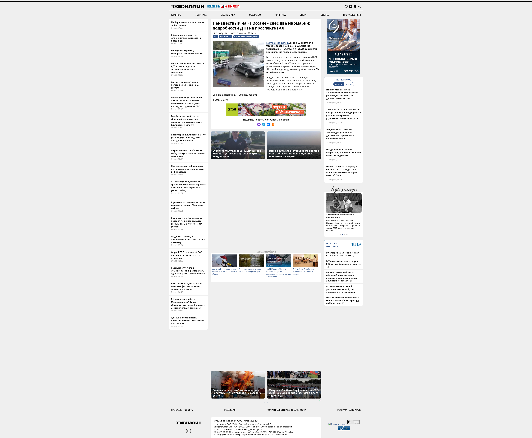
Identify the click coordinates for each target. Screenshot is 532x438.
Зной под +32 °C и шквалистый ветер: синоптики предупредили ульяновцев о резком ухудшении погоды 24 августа (343, 114)
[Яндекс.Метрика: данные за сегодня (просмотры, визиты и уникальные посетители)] (337, 424)
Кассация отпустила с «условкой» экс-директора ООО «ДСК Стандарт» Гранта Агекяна (188, 270)
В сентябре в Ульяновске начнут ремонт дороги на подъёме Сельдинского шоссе (188, 137)
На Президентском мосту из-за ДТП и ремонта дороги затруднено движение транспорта (187, 67)
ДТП (215, 36)
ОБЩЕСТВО (255, 14)
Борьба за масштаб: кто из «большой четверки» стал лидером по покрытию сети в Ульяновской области (186, 120)
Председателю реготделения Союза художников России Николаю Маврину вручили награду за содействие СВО (186, 102)
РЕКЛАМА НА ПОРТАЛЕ (349, 409)
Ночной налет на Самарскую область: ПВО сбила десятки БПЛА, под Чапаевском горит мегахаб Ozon (341, 171)
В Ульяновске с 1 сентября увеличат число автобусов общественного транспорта (341, 289)
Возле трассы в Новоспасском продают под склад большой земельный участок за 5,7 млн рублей (187, 222)
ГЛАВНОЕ (176, 14)
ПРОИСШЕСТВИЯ (352, 14)
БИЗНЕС (325, 14)
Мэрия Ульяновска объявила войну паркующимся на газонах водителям (188, 153)
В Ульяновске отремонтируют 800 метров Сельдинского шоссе (343, 262)
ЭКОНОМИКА (228, 14)
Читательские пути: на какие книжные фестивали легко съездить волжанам (186, 286)
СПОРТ (303, 14)
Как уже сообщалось (277, 42)
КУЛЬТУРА (280, 14)
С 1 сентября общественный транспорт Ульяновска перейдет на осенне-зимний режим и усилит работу (188, 186)
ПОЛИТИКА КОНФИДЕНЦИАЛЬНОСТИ (286, 409)
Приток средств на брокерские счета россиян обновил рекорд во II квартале (187, 169)
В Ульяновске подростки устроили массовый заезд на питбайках (186, 38)
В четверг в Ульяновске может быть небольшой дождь (342, 254)
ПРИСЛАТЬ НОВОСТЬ (182, 409)
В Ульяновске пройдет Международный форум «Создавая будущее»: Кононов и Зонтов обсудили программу (188, 303)
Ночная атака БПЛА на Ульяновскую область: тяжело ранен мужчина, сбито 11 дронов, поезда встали (342, 94)
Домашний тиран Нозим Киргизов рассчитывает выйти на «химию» (187, 320)
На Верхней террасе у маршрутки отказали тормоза (187, 52)
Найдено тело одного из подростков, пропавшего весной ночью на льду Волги (343, 152)
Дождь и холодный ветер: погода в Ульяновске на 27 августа (185, 84)
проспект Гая (225, 36)
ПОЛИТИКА (201, 14)
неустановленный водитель (246, 36)
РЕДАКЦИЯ (230, 409)
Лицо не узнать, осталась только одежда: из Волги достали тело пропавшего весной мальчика (340, 134)
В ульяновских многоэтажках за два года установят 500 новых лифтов (188, 205)
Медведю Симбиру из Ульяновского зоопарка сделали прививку (188, 239)
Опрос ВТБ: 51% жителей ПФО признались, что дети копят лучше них (187, 255)
